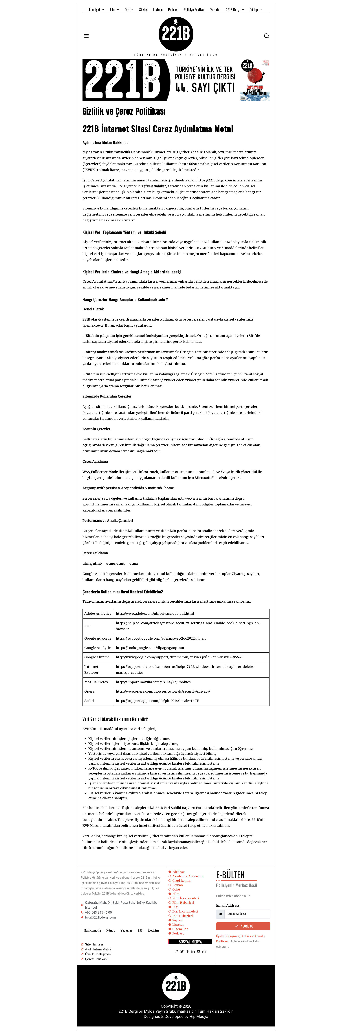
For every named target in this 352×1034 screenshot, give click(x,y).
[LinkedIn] (193, 951)
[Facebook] (187, 951)
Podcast (173, 9)
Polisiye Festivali (194, 9)
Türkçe (254, 9)
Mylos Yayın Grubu (160, 1011)
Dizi (127, 9)
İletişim (153, 930)
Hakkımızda (92, 930)
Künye (110, 930)
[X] (182, 951)
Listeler (158, 9)
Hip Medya (198, 1016)
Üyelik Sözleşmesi (227, 936)
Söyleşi (143, 9)
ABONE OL (246, 926)
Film (112, 9)
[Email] (204, 951)
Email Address (228, 905)
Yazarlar (215, 9)
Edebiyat (94, 9)
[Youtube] (198, 951)
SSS (140, 930)
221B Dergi (233, 9)
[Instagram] (176, 951)
